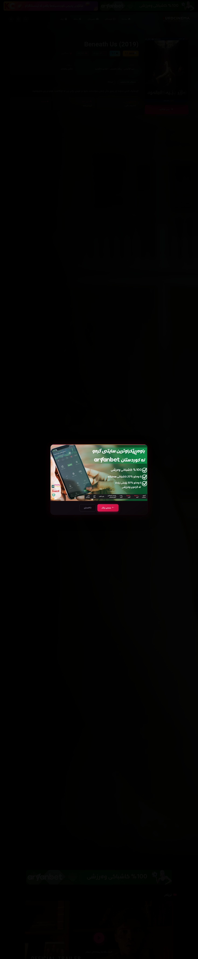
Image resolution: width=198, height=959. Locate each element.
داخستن (87, 507)
